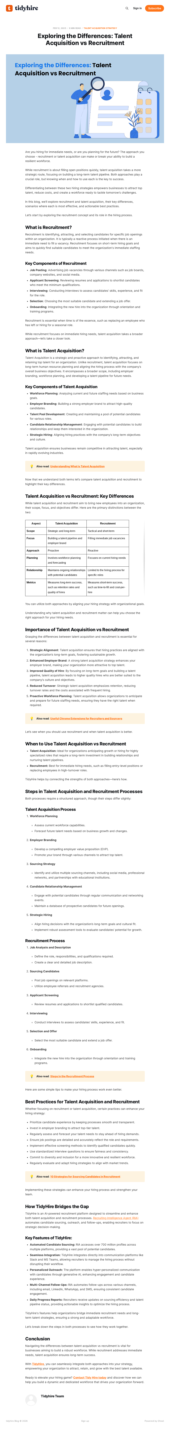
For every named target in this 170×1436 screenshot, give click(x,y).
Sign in (137, 8)
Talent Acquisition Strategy (100, 28)
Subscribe (154, 8)
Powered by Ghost (154, 1421)
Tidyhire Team (52, 1396)
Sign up (85, 1421)
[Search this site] (127, 8)
